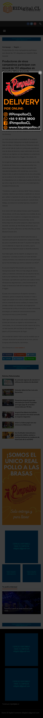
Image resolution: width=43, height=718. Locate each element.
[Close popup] (40, 72)
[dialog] (21, 101)
